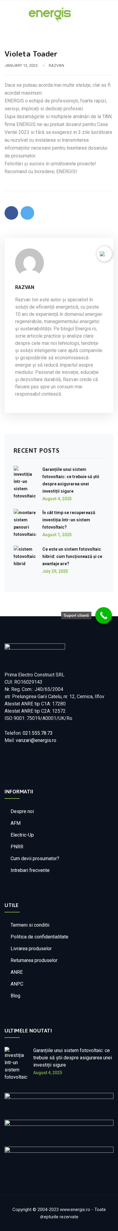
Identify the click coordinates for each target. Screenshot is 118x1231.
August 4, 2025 (57, 498)
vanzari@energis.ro (36, 740)
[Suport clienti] (103, 615)
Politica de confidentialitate (39, 937)
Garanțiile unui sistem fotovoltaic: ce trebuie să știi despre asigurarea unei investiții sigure (72, 1058)
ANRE (17, 972)
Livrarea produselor (31, 948)
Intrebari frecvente (30, 870)
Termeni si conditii (30, 925)
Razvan (56, 65)
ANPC (17, 984)
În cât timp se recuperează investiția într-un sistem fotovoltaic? (68, 520)
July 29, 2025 (55, 571)
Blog (15, 996)
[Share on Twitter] (27, 213)
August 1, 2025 (57, 534)
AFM (16, 823)
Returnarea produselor (34, 960)
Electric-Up (22, 835)
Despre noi (22, 811)
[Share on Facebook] (11, 213)
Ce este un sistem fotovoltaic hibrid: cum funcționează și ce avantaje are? (72, 556)
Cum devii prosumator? (35, 858)
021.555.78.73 (38, 733)
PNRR (17, 847)
